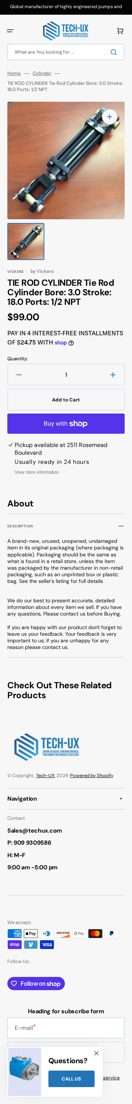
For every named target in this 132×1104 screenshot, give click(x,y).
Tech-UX (45, 775)
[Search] (115, 52)
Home (14, 73)
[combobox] (66, 52)
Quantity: (17, 359)
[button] (10, 31)
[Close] (96, 1053)
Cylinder (42, 73)
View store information (37, 472)
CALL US (71, 1079)
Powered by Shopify (91, 775)
